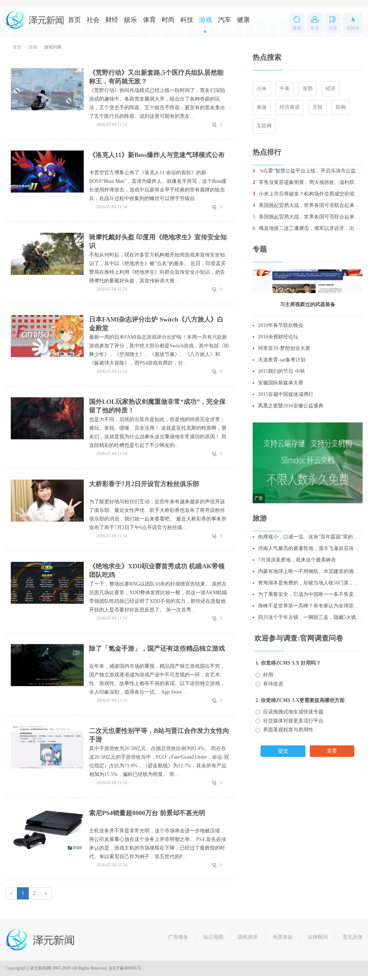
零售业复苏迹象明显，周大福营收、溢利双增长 (308, 182)
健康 (243, 19)
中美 (285, 88)
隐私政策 (248, 937)
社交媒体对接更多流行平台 (293, 720)
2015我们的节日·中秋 (281, 371)
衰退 (262, 107)
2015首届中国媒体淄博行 (285, 394)
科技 (186, 19)
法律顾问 (318, 937)
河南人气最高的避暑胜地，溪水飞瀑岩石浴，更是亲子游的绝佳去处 (310, 548)
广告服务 (178, 937)
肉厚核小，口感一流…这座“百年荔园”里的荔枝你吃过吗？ (310, 537)
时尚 (168, 19)
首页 (74, 19)
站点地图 (213, 937)
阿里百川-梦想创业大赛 (284, 348)
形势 (308, 88)
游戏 (205, 19)
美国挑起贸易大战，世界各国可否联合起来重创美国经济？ (308, 205)
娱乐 (130, 19)
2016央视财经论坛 (278, 336)
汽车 (224, 19)
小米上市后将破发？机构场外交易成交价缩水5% (308, 193)
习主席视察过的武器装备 (307, 304)
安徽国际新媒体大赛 (280, 382)
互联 (318, 107)
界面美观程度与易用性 (288, 729)
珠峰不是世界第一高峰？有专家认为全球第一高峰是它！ (310, 606)
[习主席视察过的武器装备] (308, 280)
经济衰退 (290, 107)
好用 (268, 674)
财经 (111, 19)
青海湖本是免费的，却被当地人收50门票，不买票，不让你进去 (310, 583)
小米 (262, 88)
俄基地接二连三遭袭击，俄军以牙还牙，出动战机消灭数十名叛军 (308, 228)
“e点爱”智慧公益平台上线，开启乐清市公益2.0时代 (308, 171)
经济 (331, 88)
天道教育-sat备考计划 (281, 359)
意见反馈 (352, 937)
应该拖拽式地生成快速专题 (293, 711)
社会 (93, 19)
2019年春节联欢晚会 (280, 325)
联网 (341, 107)
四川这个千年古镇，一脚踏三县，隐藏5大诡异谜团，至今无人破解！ (310, 617)
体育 (149, 19)
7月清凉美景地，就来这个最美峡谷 (297, 560)
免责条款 (283, 937)
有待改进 (273, 683)
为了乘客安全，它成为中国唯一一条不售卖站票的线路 (310, 594)
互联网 (264, 126)
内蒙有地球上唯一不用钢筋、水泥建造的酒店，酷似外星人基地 (310, 571)
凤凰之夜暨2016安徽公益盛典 (290, 405)
